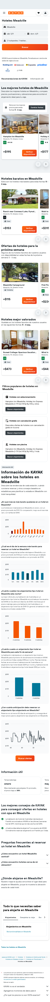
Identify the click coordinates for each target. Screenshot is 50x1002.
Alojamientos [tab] (10, 917)
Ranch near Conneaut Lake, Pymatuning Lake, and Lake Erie (20, 211)
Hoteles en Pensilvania (34, 959)
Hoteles (20, 957)
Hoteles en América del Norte (35, 957)
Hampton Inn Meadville (13, 136)
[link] (15, 409)
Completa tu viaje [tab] (27, 917)
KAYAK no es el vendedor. (14, 986)
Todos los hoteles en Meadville (13, 947)
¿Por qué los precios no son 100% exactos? (22, 995)
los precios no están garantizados (14, 979)
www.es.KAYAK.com (8, 957)
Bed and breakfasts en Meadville (19, 932)
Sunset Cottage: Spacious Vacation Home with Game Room (20, 352)
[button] (4, 13)
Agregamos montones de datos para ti (20, 990)
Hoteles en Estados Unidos (14, 959)
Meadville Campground (13, 285)
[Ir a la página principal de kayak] (15, 12)
